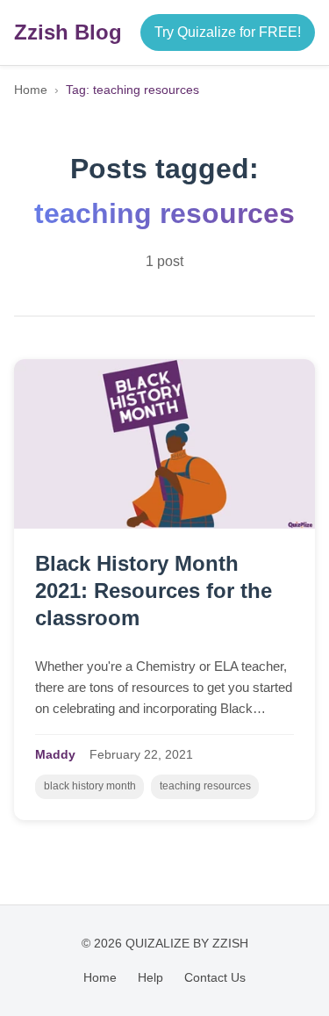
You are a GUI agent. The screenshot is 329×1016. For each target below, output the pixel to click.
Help (150, 977)
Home (30, 90)
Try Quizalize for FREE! (227, 32)
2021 (179, 754)
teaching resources (205, 786)
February (114, 754)
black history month (90, 786)
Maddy (55, 754)
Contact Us (215, 977)
